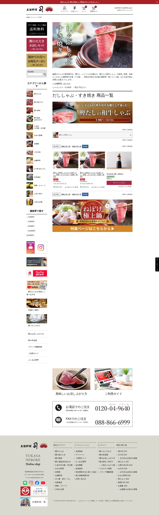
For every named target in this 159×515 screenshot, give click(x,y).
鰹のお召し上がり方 (36, 334)
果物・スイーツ (61, 486)
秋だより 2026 (123, 479)
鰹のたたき (59, 451)
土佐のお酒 (59, 489)
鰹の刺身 (58, 458)
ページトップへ (157, 266)
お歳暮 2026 (122, 486)
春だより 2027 (123, 462)
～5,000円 (30, 221)
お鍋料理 (58, 475)
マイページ (80, 455)
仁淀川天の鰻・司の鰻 (63, 465)
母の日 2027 (122, 451)
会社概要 (79, 465)
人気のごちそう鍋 (108, 465)
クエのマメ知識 (105, 468)
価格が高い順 (76, 146)
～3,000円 (30, 217)
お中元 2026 (122, 468)
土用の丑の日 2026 (125, 465)
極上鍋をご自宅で (106, 462)
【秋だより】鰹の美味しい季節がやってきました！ (79, 2)
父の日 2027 (122, 455)
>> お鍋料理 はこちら (61, 83)
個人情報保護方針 (82, 475)
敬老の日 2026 (123, 482)
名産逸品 (58, 482)
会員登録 (79, 451)
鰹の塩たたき (60, 455)
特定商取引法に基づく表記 (86, 472)
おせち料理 (59, 468)
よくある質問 (33, 360)
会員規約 (79, 468)
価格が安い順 (65, 146)
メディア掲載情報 (35, 347)
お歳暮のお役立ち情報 (128, 489)
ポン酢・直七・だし (63, 479)
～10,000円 (30, 231)
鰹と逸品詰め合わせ (63, 462)
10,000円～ (30, 235)
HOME (28, 17)
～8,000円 (30, 226)
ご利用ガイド (33, 353)
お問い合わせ (81, 479)
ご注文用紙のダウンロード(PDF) (77, 422)
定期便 (57, 472)
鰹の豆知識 (32, 340)
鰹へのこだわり (105, 451)
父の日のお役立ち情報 (128, 458)
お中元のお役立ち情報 (128, 472)
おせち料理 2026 (124, 475)
